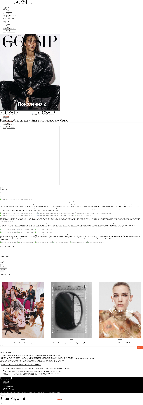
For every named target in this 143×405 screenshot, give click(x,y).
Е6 (4, 370)
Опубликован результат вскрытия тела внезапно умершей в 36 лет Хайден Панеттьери (32, 371)
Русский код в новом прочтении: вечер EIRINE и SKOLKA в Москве (25, 374)
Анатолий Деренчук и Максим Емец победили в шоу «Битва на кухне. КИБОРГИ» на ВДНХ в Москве (36, 368)
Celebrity (6, 16)
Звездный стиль (9, 18)
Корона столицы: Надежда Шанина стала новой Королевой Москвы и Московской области (30, 361)
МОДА (5, 9)
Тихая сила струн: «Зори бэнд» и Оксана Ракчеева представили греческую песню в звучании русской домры (36, 357)
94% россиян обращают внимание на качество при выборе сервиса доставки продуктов (30, 355)
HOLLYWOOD (7, 13)
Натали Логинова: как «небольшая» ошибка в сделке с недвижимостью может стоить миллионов (32, 360)
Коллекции (9, 12)
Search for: (3, 395)
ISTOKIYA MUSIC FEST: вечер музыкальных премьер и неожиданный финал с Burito (31, 373)
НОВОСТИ (6, 7)
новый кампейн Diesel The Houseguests (23, 343)
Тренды (8, 10)
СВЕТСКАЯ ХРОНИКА (9, 15)
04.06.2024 (5, 124)
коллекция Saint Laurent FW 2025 (120, 343)
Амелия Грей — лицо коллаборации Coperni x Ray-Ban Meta (71, 343)
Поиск (1, 345)
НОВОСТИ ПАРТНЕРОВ (33, 365)
